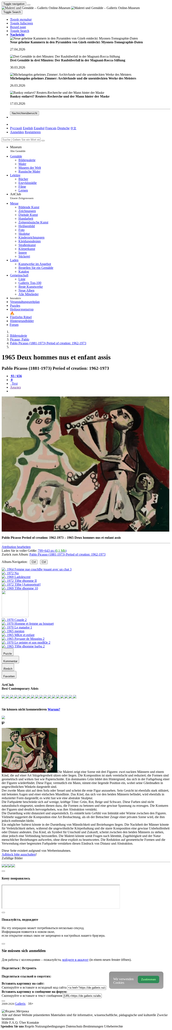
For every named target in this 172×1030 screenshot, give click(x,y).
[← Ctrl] (20, 588)
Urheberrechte (113, 1026)
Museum (18, 149)
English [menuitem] (28, 128)
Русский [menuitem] (16, 128)
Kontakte (33, 1022)
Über (23, 1022)
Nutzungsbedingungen (50, 1026)
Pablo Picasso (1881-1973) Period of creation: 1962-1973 (67, 554)
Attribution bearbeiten (16, 547)
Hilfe (5, 1022)
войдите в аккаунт (75, 959)
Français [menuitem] (50, 128)
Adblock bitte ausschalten (19, 854)
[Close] (43, 140)
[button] (21, 19)
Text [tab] (14, 383)
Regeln (30, 1026)
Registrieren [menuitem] (33, 132)
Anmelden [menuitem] (17, 132)
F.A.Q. (14, 1022)
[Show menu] (28, 4)
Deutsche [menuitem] (63, 128)
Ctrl (34, 562)
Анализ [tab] (15, 387)
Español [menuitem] (39, 128)
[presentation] (90, 391)
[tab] (16, 376)
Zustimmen (148, 979)
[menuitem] (73, 128)
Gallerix (20, 1003)
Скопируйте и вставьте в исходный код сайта (34, 987)
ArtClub (22, 196)
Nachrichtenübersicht (24, 113)
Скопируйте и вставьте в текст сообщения (32, 995)
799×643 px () (52, 550)
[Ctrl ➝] (14, 620)
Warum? (54, 709)
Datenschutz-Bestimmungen (85, 1026)
